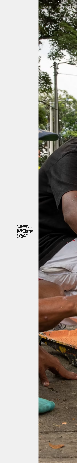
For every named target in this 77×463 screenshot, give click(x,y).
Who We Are (48, 1)
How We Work (51, 1)
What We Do (55, 1)
